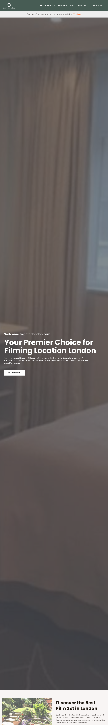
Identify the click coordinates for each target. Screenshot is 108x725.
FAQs (72, 6)
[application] (54, 6)
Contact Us (81, 6)
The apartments (46, 6)
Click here (77, 14)
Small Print (62, 6)
